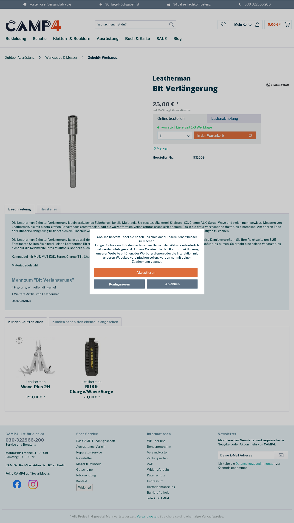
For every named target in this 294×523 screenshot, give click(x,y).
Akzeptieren (145, 272)
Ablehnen (172, 284)
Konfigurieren (119, 284)
